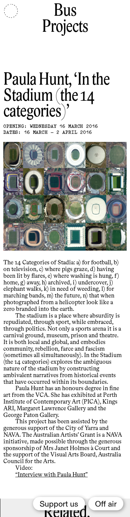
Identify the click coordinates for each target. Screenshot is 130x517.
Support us (59, 504)
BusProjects (65, 19)
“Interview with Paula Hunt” (51, 475)
